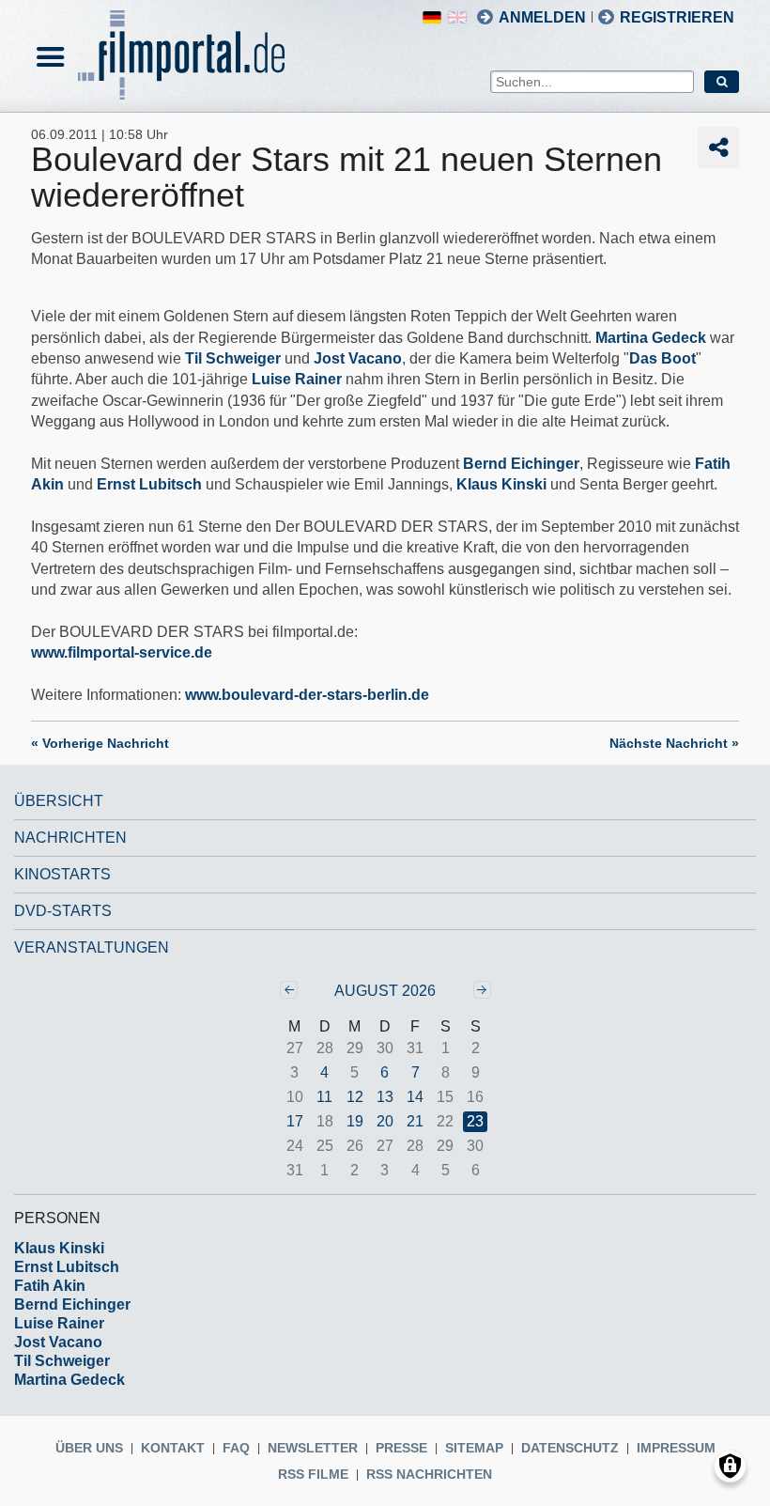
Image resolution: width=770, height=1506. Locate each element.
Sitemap (474, 1447)
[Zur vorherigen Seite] (289, 990)
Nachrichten (70, 838)
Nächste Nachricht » (674, 743)
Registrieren (677, 17)
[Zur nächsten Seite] (482, 990)
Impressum (676, 1447)
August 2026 (385, 991)
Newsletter (313, 1447)
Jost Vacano (358, 358)
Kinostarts (62, 874)
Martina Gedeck (650, 338)
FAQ (236, 1447)
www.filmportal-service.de (121, 652)
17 (294, 1121)
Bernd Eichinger (521, 464)
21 (415, 1121)
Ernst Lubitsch (149, 484)
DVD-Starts (63, 911)
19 (354, 1121)
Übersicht (58, 801)
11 (324, 1097)
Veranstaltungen (91, 947)
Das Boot (662, 358)
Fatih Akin (49, 1286)
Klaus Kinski (501, 484)
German (432, 17)
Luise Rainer (297, 379)
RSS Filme (313, 1474)
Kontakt (173, 1447)
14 (415, 1097)
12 (354, 1097)
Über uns (89, 1447)
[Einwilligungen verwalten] (730, 1466)
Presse (401, 1447)
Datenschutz (570, 1447)
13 (385, 1097)
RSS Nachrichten (429, 1474)
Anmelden (542, 17)
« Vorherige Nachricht (100, 743)
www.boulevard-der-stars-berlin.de (307, 695)
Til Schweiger (233, 358)
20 (385, 1121)
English (457, 17)
